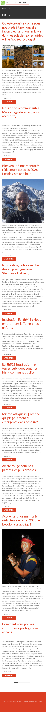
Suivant (28, 682)
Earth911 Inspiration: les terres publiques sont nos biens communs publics (20, 368)
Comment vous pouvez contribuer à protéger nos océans (20, 628)
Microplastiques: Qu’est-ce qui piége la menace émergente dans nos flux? (21, 418)
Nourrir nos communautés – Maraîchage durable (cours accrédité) (22, 112)
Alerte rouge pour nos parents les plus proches (19, 468)
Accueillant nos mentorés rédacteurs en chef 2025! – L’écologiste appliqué (21, 520)
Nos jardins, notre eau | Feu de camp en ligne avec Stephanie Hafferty (21, 269)
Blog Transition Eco (17, 3)
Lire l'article (9, 102)
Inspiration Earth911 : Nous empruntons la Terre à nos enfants (21, 323)
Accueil (4, 8)
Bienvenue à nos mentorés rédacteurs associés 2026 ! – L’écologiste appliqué (22, 170)
